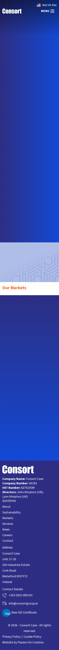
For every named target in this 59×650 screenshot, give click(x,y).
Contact (8, 541)
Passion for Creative (30, 642)
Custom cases (20, 173)
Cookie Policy (32, 637)
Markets (7, 518)
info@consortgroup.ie (29, 281)
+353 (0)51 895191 (21, 595)
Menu (45, 11)
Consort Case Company (12, 11)
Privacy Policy (11, 637)
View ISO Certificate (24, 612)
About (6, 507)
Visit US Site (49, 5)
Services (7, 524)
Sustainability (11, 512)
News (6, 529)
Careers (7, 535)
